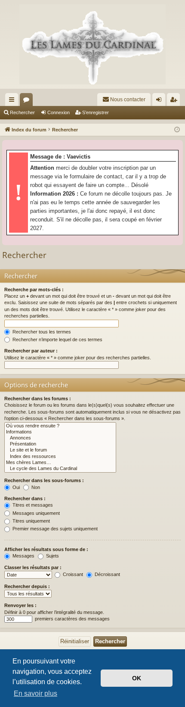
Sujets (52, 555)
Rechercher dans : (25, 498)
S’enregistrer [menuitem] (175, 101)
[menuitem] (124, 99)
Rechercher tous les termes (41, 331)
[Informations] (60, 432)
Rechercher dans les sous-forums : (44, 480)
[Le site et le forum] (60, 450)
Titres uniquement (30, 520)
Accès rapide (13, 101)
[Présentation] (60, 444)
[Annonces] (60, 438)
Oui (15, 487)
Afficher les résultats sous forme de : (46, 549)
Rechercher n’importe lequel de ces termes (56, 339)
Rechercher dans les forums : (37, 398)
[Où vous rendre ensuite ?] (60, 426)
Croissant (72, 574)
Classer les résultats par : (33, 567)
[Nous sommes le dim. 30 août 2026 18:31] (177, 130)
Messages (22, 555)
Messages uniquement (35, 513)
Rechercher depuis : (27, 586)
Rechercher (22, 112)
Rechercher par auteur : (31, 350)
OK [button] (136, 678)
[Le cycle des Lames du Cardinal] (60, 469)
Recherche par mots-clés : (34, 289)
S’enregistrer (95, 112)
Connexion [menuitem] (160, 101)
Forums (28, 101)
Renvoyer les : (20, 605)
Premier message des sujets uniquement (54, 528)
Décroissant (106, 574)
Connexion (58, 112)
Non (35, 487)
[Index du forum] (92, 44)
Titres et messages (32, 505)
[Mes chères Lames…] (60, 463)
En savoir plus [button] (35, 693)
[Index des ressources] (60, 457)
